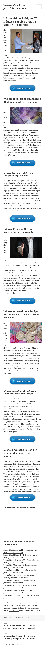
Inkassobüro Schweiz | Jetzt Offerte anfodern (16, 6)
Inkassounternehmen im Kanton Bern (20, 399)
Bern (28, 618)
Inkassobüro (34, 142)
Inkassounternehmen (11, 68)
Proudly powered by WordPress (12, 644)
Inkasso (22, 188)
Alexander (20, 618)
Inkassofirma (34, 358)
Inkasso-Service (18, 278)
